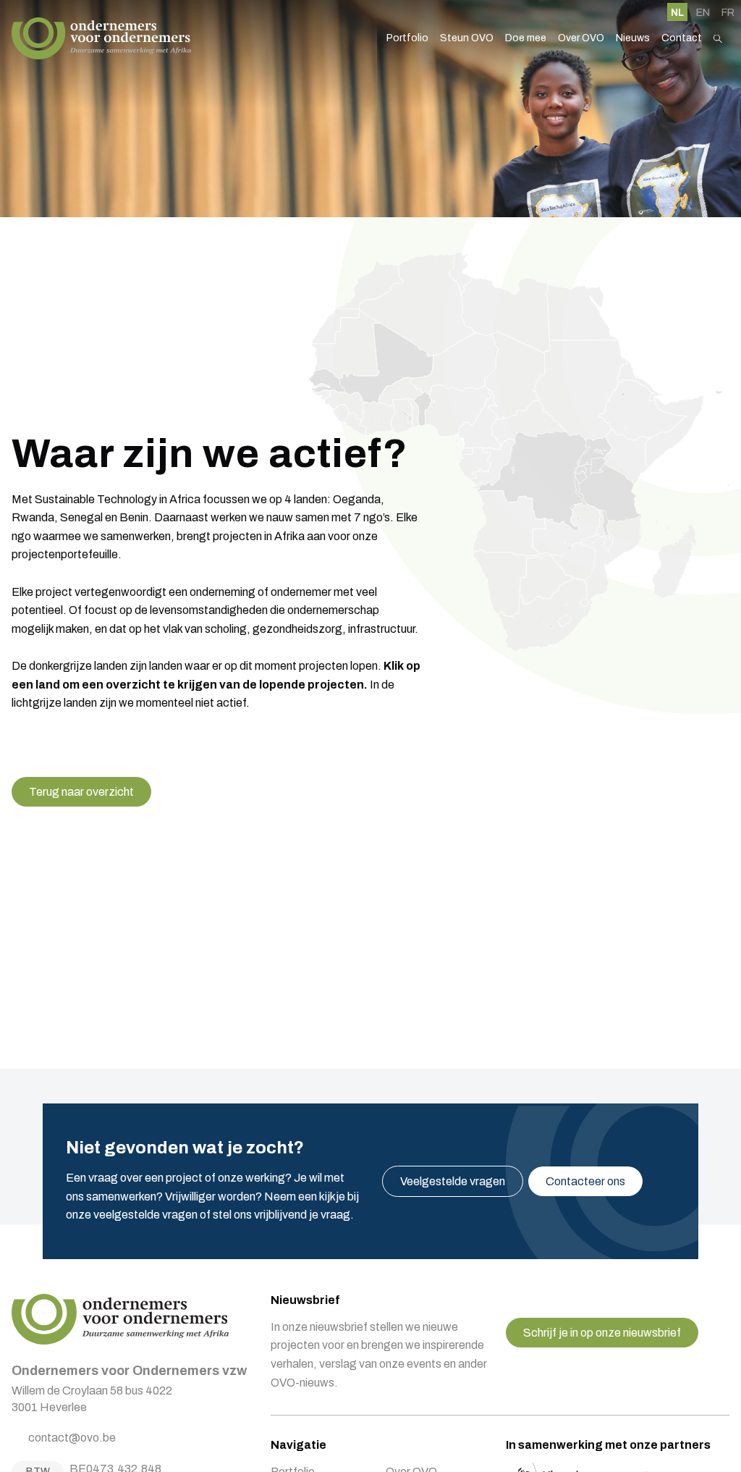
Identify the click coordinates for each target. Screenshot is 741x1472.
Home (101, 38)
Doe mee (525, 38)
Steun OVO (467, 38)
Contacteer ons (585, 1181)
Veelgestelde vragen (452, 1181)
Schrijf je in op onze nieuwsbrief (602, 1332)
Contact (681, 38)
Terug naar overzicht (81, 792)
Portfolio (407, 38)
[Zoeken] (718, 39)
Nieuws (633, 38)
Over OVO (581, 38)
